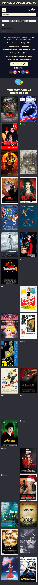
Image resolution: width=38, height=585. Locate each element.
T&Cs (29, 43)
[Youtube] (27, 72)
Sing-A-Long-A (24, 49)
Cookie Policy (14, 46)
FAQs (23, 43)
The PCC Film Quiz (10, 49)
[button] (4, 10)
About (17, 43)
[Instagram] (15, 72)
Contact (10, 43)
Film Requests (12, 60)
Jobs (33, 49)
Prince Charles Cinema (19, 3)
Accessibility (23, 53)
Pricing (13, 53)
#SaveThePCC (25, 60)
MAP (29, 39)
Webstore (25, 46)
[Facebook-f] (23, 72)
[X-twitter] (19, 72)
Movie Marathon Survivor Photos (19, 56)
